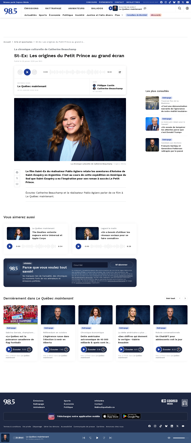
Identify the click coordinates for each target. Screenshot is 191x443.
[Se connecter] (187, 8)
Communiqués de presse (84, 427)
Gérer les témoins (51, 427)
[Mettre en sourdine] (169, 438)
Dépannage (37, 427)
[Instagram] (166, 2)
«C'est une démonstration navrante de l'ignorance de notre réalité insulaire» (174, 108)
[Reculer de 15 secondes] (20, 72)
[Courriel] (17, 184)
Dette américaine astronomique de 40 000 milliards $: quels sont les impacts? (95, 339)
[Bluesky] (174, 2)
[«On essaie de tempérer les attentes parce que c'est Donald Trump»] (152, 124)
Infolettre (99, 401)
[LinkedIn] (179, 2)
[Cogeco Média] (169, 404)
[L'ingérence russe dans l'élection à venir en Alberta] (58, 314)
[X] (183, 2)
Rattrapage (38, 404)
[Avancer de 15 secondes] (34, 72)
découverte (156, 15)
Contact (98, 404)
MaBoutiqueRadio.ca (105, 407)
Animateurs (39, 407)
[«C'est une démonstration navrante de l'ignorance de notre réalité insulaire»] (152, 103)
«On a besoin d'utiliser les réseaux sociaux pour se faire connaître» (115, 235)
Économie (69, 404)
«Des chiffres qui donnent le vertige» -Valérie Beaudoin (132, 339)
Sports (67, 401)
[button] (84, 438)
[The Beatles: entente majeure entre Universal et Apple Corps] (18, 233)
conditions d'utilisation (83, 282)
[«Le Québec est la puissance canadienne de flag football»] (20, 314)
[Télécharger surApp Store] (111, 416)
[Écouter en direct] (110, 8)
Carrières (100, 427)
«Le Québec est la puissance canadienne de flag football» (20, 339)
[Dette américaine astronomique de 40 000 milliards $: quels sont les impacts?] (95, 314)
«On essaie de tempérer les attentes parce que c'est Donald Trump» (173, 129)
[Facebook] (161, 2)
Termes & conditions (12, 427)
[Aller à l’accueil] (10, 11)
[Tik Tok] (170, 2)
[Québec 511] (185, 405)
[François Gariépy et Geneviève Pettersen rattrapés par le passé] (152, 145)
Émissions (38, 401)
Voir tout (170, 298)
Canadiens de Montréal (137, 15)
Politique (68, 407)
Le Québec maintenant (130, 9)
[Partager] (120, 72)
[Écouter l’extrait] (27, 72)
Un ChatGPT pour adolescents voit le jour (169, 338)
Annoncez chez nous (114, 427)
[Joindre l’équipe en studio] (145, 8)
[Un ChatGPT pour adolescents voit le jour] (170, 314)
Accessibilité (66, 427)
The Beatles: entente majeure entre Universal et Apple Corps (47, 235)
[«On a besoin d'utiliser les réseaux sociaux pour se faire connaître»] (87, 233)
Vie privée (27, 427)
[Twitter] (17, 178)
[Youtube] (187, 2)
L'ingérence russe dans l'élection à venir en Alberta (56, 339)
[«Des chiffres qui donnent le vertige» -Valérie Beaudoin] (133, 314)
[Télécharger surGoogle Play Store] (131, 416)
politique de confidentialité (116, 281)
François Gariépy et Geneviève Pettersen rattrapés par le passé (172, 148)
